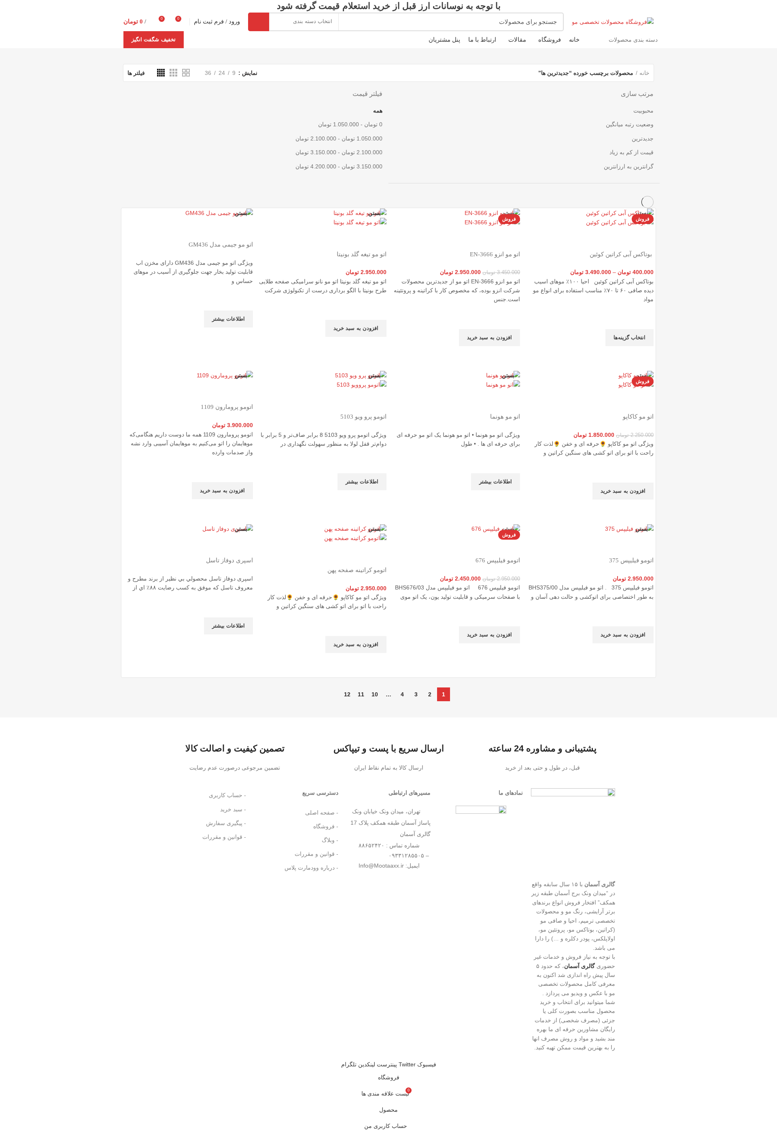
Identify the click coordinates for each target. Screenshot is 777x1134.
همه (377, 110)
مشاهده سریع (643, 356)
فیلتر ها (136, 73)
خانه (644, 73)
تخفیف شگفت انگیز (154, 39)
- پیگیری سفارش (226, 823)
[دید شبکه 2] (186, 73)
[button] (489, 337)
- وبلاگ (330, 840)
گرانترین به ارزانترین (629, 166)
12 (347, 694)
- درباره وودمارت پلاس (311, 867)
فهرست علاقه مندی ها (643, 319)
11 (361, 694)
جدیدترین (643, 138)
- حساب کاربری (227, 795)
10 (375, 694)
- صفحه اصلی (321, 812)
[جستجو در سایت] (258, 22)
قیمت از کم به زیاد (631, 152)
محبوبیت (643, 110)
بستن (641, 213)
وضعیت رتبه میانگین (630, 124)
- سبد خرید (233, 809)
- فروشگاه (325, 826)
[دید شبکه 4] (161, 73)
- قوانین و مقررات (316, 854)
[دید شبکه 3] (173, 73)
